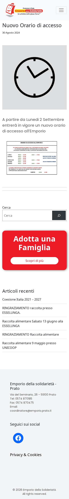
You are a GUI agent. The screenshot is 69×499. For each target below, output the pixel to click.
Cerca (6, 207)
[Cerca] (59, 215)
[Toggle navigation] (61, 10)
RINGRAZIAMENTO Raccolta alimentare (30, 334)
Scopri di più (34, 261)
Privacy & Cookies (26, 454)
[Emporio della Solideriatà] (24, 10)
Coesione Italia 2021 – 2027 (21, 299)
